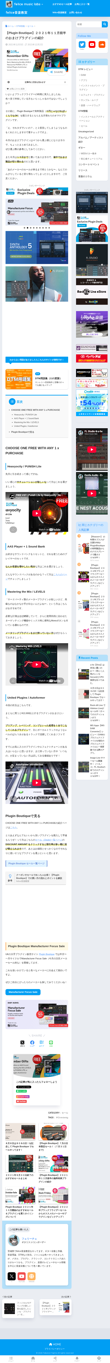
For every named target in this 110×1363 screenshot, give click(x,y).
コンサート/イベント (89, 164)
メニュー (11, 1361)
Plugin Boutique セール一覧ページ (26, 863)
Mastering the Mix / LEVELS (26, 422)
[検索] (105, 24)
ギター (81, 147)
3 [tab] (30, 228)
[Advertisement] (37, 329)
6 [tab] (40, 228)
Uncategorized (86, 131)
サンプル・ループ (89, 100)
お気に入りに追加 (17, 89)
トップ (99, 1361)
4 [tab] (33, 228)
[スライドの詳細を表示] (37, 212)
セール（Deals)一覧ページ (48, 840)
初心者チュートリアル (91, 159)
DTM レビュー (85, 69)
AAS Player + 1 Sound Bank (26, 418)
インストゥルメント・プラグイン (91, 87)
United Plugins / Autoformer (26, 426)
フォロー (77, 1361)
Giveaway (63, 1117)
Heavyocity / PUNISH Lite (25, 414)
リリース (82, 170)
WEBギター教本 (89, 153)
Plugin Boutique (46, 954)
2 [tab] (27, 228)
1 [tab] (24, 228)
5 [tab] (37, 228)
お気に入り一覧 (82, 4)
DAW (83, 75)
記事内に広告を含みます (35, 82)
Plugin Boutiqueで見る (22, 432)
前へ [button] (8, 212)
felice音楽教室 (60, 12)
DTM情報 (83, 111)
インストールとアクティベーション (91, 119)
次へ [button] (65, 212)
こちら (13, 827)
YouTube (22, 1281)
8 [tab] (46, 228)
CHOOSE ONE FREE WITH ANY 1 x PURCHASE (35, 410)
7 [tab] (43, 228)
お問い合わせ (75, 12)
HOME (56, 1344)
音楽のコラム (85, 176)
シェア (55, 1361)
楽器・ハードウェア (90, 105)
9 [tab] (49, 228)
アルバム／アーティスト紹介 (90, 139)
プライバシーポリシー (55, 1349)
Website (31, 1281)
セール (65, 1112)
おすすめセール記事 (62, 4)
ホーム (33, 1361)
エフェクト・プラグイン (92, 95)
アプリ (84, 80)
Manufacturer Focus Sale (23, 992)
